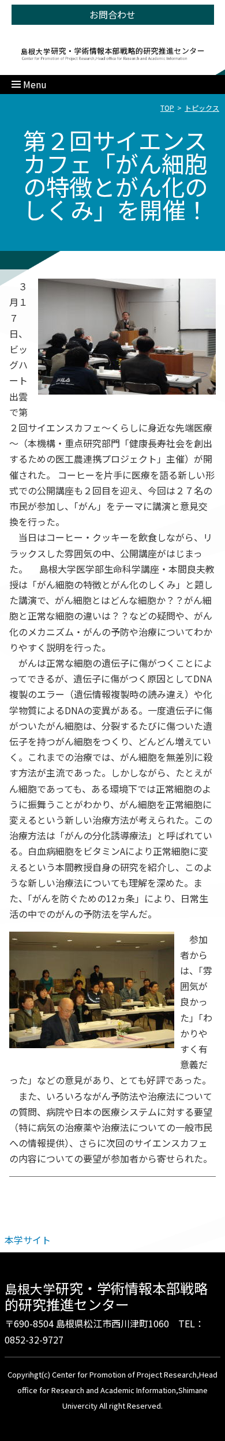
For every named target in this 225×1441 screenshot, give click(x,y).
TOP (167, 107)
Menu (35, 84)
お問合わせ (112, 14)
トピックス (202, 107)
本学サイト (28, 1240)
